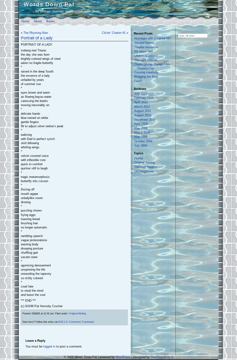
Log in (169, 357)
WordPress (123, 357)
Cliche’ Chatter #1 (114, 33)
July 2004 (140, 145)
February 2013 (143, 98)
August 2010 (142, 115)
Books (50, 21)
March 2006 (142, 132)
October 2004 (143, 141)
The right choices (145, 60)
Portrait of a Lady (37, 38)
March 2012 (142, 106)
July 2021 (140, 93)
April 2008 (141, 124)
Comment (74, 321)
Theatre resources (146, 47)
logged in (49, 346)
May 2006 (140, 128)
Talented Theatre (145, 167)
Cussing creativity (146, 72)
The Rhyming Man (35, 33)
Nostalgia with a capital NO (152, 38)
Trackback (88, 321)
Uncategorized (143, 171)
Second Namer (144, 42)
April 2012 (141, 102)
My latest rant (143, 51)
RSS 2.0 (63, 321)
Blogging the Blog (146, 76)
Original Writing (77, 313)
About (38, 21)
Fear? (138, 81)
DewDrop (157, 357)
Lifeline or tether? (145, 55)
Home (25, 21)
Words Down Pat (49, 4)
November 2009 (144, 119)
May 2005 (140, 137)
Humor (138, 158)
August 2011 (142, 111)
